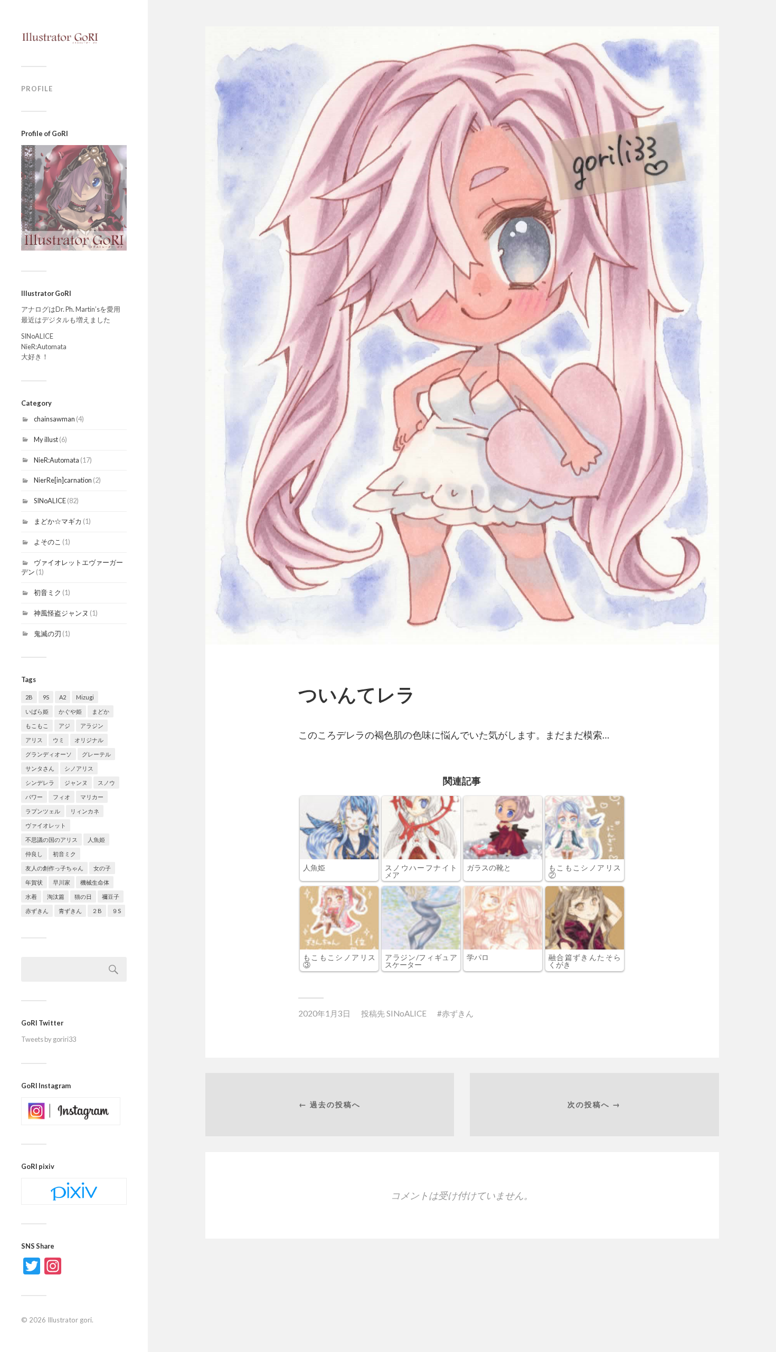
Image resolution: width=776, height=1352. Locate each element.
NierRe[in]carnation (63, 480)
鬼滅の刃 (47, 633)
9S (46, 697)
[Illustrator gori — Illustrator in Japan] (74, 36)
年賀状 (34, 882)
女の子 (102, 868)
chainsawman (54, 419)
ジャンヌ (76, 782)
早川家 (61, 882)
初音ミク (47, 592)
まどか (100, 711)
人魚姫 (96, 839)
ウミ (58, 739)
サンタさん (39, 768)
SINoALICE (50, 500)
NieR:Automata (56, 460)
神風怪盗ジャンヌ (61, 613)
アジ (64, 725)
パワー (34, 796)
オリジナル (88, 739)
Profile (37, 88)
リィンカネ (84, 811)
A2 (62, 697)
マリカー (91, 796)
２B (97, 910)
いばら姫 (37, 711)
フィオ (61, 796)
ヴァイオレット (45, 825)
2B (29, 697)
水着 (31, 896)
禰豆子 (110, 896)
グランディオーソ (48, 754)
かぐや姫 (70, 711)
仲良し (34, 853)
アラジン (91, 725)
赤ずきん (37, 910)
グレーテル (96, 754)
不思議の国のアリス (51, 839)
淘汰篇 (55, 896)
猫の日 (83, 896)
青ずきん (70, 910)
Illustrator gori (70, 1320)
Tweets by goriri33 (48, 1039)
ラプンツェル (42, 811)
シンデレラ (39, 782)
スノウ (106, 782)
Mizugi (85, 697)
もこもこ (37, 725)
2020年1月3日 (324, 1013)
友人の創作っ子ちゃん (54, 868)
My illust (46, 439)
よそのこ (47, 542)
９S (116, 910)
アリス (34, 739)
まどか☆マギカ (58, 521)
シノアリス (78, 768)
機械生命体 (94, 882)
